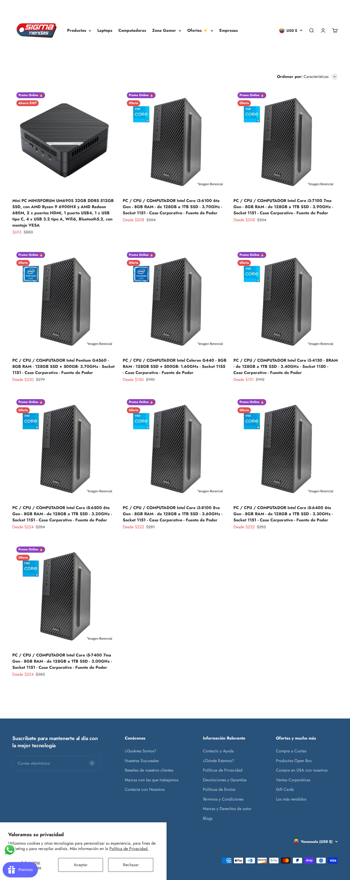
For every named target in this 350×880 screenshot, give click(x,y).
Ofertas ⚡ (197, 30)
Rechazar (131, 865)
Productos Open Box (294, 761)
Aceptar (80, 865)
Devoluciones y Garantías (224, 780)
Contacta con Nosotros (144, 789)
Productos (76, 30)
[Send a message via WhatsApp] (10, 850)
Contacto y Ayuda (218, 751)
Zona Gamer (164, 30)
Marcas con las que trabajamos (151, 780)
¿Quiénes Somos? (140, 751)
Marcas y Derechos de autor (227, 809)
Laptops (104, 30)
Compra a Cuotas (291, 751)
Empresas (228, 30)
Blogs (207, 818)
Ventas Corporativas (293, 780)
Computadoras (132, 30)
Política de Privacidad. (129, 849)
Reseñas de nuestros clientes (149, 770)
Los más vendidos (291, 799)
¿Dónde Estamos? (218, 761)
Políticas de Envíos (219, 789)
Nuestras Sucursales (142, 761)
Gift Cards (285, 789)
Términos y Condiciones (223, 799)
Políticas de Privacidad (222, 770)
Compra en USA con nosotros (301, 770)
